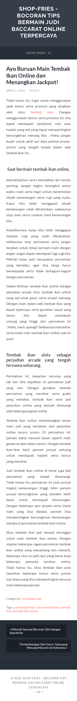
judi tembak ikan (24, 607)
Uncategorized (31, 598)
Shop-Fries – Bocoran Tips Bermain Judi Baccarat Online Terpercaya (40, 682)
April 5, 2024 (15, 90)
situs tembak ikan (47, 607)
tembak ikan (42, 112)
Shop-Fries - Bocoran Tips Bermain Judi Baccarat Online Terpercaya (39, 22)
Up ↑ (40, 692)
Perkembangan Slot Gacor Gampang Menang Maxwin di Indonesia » (43, 646)
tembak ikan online (25, 611)
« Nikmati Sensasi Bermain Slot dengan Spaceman (35, 631)
